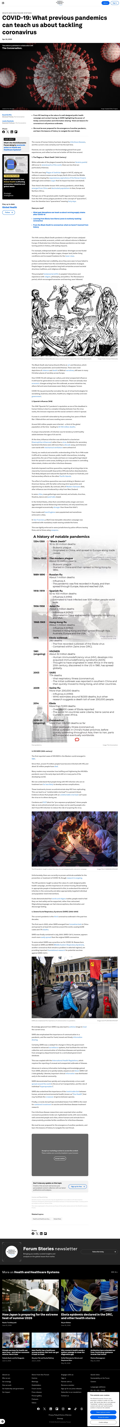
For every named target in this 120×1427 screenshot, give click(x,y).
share (77, 1071)
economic (35, 383)
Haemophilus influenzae (41, 442)
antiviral (72, 1027)
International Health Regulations (65, 1060)
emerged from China (40, 188)
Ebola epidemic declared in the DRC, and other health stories (87, 1316)
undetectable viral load (69, 795)
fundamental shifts (51, 274)
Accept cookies (60, 1158)
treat (85, 1027)
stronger (56, 507)
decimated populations (60, 188)
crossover (49, 1097)
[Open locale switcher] (2, 1421)
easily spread (46, 937)
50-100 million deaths (66, 427)
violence (45, 370)
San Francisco (39, 520)
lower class (69, 256)
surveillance (53, 1047)
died (56, 766)
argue (53, 181)
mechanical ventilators (54, 447)
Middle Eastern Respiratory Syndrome (69, 945)
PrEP (44, 802)
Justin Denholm (8, 121)
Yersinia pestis (81, 162)
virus (64, 442)
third (56, 917)
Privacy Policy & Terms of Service (60, 1415)
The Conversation (12, 48)
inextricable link (72, 1091)
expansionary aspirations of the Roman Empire (67, 178)
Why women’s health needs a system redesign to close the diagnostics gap (73, 1352)
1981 (33, 759)
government (36, 396)
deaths (45, 930)
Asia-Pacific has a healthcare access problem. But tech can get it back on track (45, 1352)
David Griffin (7, 115)
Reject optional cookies (103, 1412)
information (70, 1073)
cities (40, 494)
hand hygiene (50, 512)
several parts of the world (52, 165)
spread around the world (41, 1084)
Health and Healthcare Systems (17, 13)
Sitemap (60, 1418)
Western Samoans (73, 487)
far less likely (48, 784)
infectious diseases (77, 142)
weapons (54, 530)
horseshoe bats (75, 924)
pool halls (51, 497)
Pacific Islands (65, 476)
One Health (77, 1094)
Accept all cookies (103, 1417)
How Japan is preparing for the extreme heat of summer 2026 (30, 1316)
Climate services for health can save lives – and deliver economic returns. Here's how (15, 1352)
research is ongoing (74, 878)
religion (48, 277)
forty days (72, 201)
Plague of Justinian (53, 172)
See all (114, 1272)
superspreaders (46, 1086)
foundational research (56, 950)
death (55, 370)
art (69, 365)
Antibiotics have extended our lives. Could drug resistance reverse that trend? (103, 1352)
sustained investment (42, 1104)
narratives (70, 370)
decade (67, 445)
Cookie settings (103, 1422)
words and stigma (59, 899)
